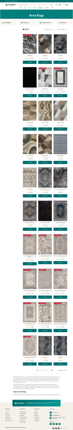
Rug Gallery (10, 427)
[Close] (67, 1)
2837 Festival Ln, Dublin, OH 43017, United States (58, 418)
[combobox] (33, 4)
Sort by (58, 29)
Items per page (47, 29)
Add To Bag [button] (30, 62)
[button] (65, 4)
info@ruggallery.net (14, 1)
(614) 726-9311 (7, 1)
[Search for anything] (32, 4)
